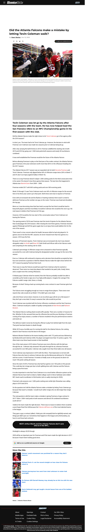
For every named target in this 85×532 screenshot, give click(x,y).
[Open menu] (4, 2)
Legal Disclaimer (46, 518)
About (17, 512)
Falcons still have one (46, 407)
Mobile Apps (19, 515)
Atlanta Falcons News (24, 500)
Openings (30, 512)
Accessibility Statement (62, 518)
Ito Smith (27, 243)
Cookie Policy (31, 518)
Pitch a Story (45, 515)
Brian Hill (36, 243)
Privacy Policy (58, 515)
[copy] (23, 41)
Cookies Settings (32, 521)
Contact (43, 512)
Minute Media (10, 526)
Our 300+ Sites (59, 512)
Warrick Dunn (25, 183)
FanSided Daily (32, 515)
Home (14, 500)
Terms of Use (19, 518)
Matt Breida (57, 305)
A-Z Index (18, 521)
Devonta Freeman (61, 170)
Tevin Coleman (51, 136)
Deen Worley (16, 37)
